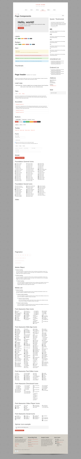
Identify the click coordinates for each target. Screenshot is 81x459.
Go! (63, 15)
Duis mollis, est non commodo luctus (33, 441)
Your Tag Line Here (40, 6)
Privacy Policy (17, 444)
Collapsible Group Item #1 (20, 104)
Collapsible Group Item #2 (20, 110)
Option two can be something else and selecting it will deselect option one (27, 143)
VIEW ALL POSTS (30, 446)
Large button (18, 119)
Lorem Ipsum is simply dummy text (33, 439)
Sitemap (16, 446)
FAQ (15, 445)
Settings (23, 93)
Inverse (39, 121)
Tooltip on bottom (27, 130)
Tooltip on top (17, 130)
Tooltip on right (22, 130)
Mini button (33, 119)
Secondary (20, 121)
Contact (54, 9)
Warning (31, 121)
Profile (20, 93)
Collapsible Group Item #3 (20, 112)
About (31, 9)
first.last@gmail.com (53, 85)
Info (24, 121)
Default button (24, 119)
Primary (17, 121)
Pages (43, 9)
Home (26, 9)
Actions (17, 124)
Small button (29, 119)
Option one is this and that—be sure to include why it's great (25, 142)
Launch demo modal (20, 157)
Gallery (48, 9)
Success (27, 121)
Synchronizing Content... (20, 430)
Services (37, 9)
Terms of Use (17, 443)
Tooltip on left (33, 130)
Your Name (40, 4)
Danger (35, 121)
